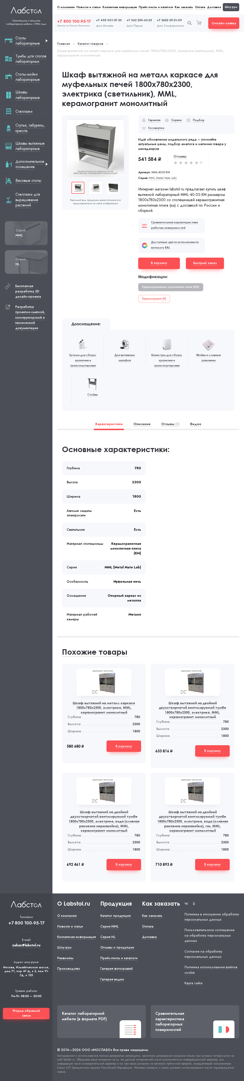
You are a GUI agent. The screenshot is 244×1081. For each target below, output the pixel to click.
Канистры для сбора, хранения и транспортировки (166, 360)
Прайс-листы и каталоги (156, 7)
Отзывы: (180, 156)
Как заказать (184, 7)
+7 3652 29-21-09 (169, 20)
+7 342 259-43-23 (139, 20)
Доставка (214, 7)
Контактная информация (119, 7)
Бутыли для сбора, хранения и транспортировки (82, 360)
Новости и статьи (88, 7)
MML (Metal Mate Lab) (163, 178)
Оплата (200, 7)
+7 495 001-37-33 (109, 20)
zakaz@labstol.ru (26, 945)
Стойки (92, 394)
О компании (66, 7)
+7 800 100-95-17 (74, 21)
